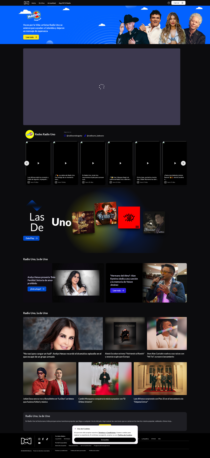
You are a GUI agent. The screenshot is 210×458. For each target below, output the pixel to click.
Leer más (30, 37)
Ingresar (176, 3)
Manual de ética (73, 445)
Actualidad (52, 3)
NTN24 (153, 439)
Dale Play (30, 238)
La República (145, 439)
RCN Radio (67, 439)
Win (159, 439)
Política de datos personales (78, 450)
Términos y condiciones (61, 450)
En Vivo (42, 3)
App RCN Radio (65, 3)
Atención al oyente (60, 445)
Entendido (105, 440)
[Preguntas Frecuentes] (169, 3)
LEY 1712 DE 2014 (86, 445)
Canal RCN (58, 439)
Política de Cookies (125, 435)
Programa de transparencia (102, 445)
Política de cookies (94, 450)
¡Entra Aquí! (35, 289)
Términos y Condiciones (107, 432)
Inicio (34, 3)
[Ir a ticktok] (39, 439)
